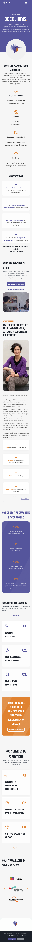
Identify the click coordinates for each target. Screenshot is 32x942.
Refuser (20, 939)
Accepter (12, 939)
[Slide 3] (19, 908)
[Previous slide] (4, 888)
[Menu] (29, 2)
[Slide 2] (17, 908)
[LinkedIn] (26, 2)
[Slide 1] (14, 908)
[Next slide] (27, 888)
